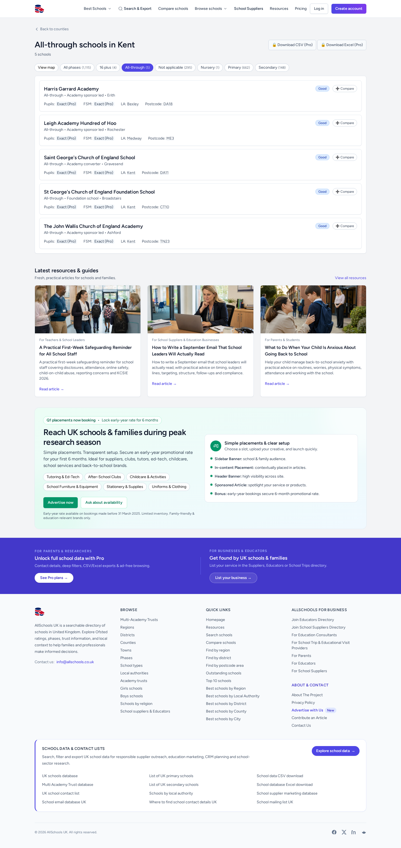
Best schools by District (226, 703)
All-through (137, 67)
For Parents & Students (282, 340)
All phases (77, 67)
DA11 (164, 172)
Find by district (218, 658)
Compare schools (173, 8)
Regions (127, 627)
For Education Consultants (314, 635)
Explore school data (335, 751)
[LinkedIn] (354, 832)
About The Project (307, 695)
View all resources (350, 278)
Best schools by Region (226, 688)
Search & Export (138, 8)
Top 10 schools (218, 680)
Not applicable (175, 67)
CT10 (164, 207)
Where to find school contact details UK (183, 802)
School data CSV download (280, 776)
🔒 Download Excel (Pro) (342, 45)
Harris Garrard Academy (71, 89)
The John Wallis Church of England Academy (93, 226)
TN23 (165, 241)
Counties (128, 642)
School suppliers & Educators (145, 711)
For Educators (304, 663)
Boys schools (131, 696)
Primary (239, 67)
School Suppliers (248, 8)
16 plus (108, 67)
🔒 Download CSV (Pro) (292, 45)
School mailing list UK (275, 802)
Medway (134, 138)
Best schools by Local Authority (232, 696)
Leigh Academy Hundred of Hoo (80, 123)
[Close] (89, 818)
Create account (349, 8)
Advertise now (60, 502)
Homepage (215, 619)
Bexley (133, 104)
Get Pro (19, 840)
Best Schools (95, 8)
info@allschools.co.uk (75, 662)
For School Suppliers (309, 671)
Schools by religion (136, 703)
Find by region (218, 650)
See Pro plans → (54, 577)
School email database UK (64, 802)
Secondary (272, 67)
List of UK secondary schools (174, 784)
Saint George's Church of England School (89, 158)
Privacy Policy (303, 702)
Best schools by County (226, 711)
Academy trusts (133, 680)
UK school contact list (60, 793)
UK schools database (60, 776)
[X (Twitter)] (344, 832)
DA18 (168, 104)
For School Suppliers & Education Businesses (185, 340)
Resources (279, 8)
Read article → (51, 389)
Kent (131, 172)
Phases (126, 658)
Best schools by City (223, 719)
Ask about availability (103, 502)
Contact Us (301, 725)
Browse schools (208, 8)
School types (131, 665)
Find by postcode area (225, 665)
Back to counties (54, 29)
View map (46, 67)
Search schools (219, 635)
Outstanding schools (223, 673)
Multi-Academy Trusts (139, 619)
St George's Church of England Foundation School (99, 192)
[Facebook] (334, 832)
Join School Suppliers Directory (318, 627)
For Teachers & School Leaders (62, 340)
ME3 (170, 138)
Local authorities (134, 673)
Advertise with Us (313, 710)
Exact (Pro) (66, 104)
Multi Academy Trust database (67, 784)
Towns (125, 650)
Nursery (210, 67)
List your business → (233, 577)
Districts (127, 635)
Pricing (301, 8)
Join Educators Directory (313, 619)
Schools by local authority (171, 793)
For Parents (301, 655)
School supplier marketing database (287, 793)
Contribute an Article (309, 718)
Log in (319, 8)
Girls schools (131, 688)
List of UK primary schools (171, 776)
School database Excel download (285, 784)
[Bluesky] (363, 832)
